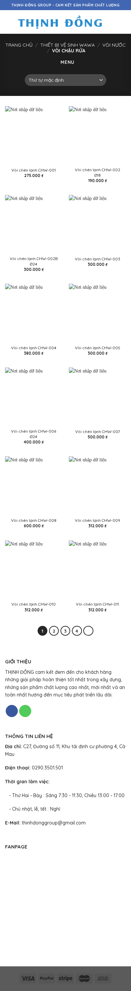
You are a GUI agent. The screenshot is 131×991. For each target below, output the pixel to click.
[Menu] (8, 22)
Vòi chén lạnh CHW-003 (97, 258)
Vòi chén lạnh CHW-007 (97, 431)
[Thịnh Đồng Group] (60, 22)
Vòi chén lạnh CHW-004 (33, 347)
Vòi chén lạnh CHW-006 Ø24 (33, 434)
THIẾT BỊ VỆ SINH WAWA (67, 45)
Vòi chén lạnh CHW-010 (33, 604)
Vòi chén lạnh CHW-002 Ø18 (97, 172)
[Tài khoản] (111, 22)
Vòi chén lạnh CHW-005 (97, 347)
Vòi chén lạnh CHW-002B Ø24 (34, 261)
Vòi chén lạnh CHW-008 (33, 520)
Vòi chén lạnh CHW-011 (97, 604)
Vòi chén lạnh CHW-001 (33, 170)
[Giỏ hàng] (122, 22)
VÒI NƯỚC (114, 45)
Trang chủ (19, 45)
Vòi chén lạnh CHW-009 (97, 520)
